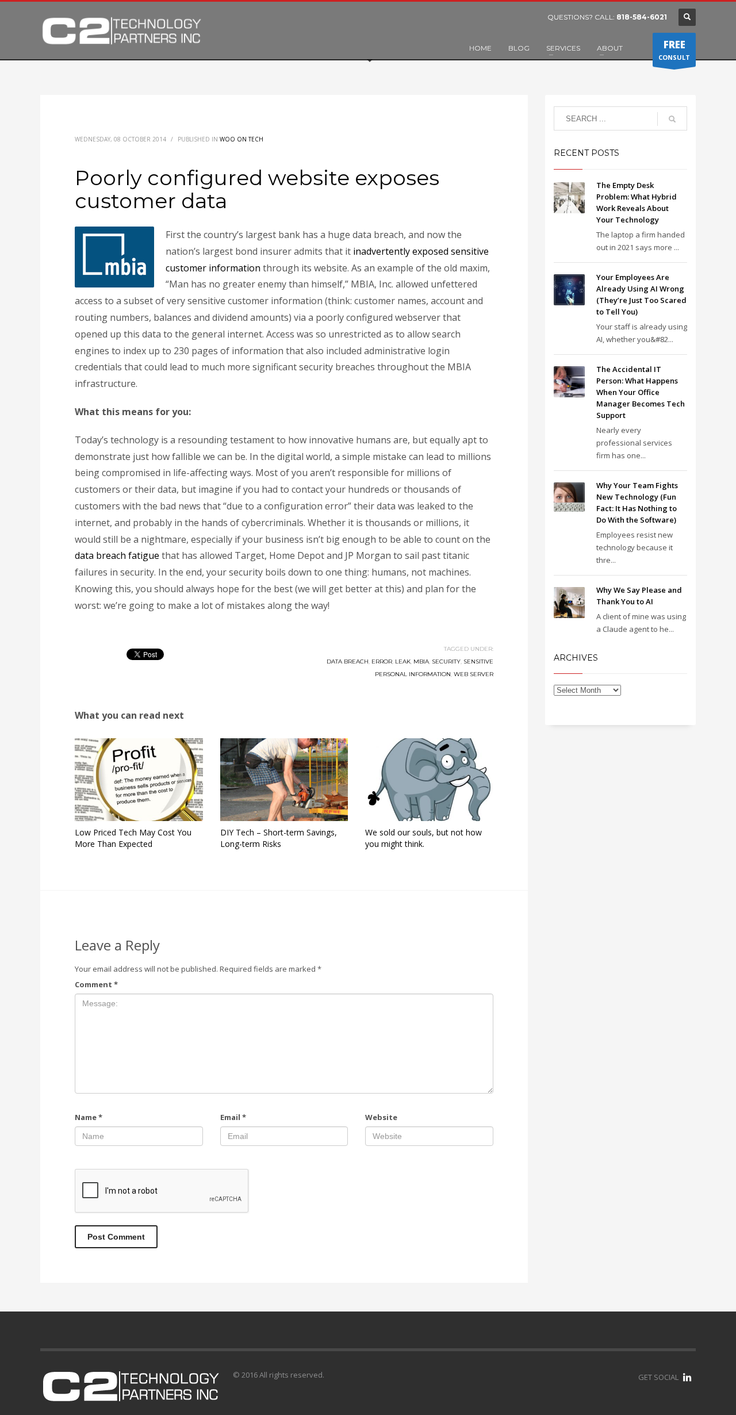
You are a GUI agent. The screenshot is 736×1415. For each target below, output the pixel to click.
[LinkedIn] (687, 1377)
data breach (348, 661)
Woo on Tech (241, 139)
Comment (96, 984)
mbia (421, 661)
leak (403, 661)
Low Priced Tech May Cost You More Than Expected (133, 838)
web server (473, 674)
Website (381, 1117)
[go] (672, 119)
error (381, 661)
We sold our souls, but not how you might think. (423, 838)
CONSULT (674, 50)
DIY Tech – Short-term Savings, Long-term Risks (278, 838)
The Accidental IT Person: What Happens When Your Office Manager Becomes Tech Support (640, 392)
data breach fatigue (117, 555)
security (446, 661)
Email (233, 1117)
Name (88, 1117)
